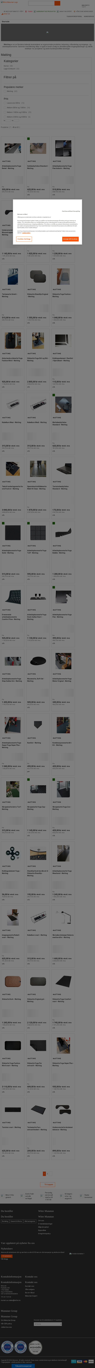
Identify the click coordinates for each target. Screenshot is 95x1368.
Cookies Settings (24, 239)
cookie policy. (26, 233)
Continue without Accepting (71, 211)
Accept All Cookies (70, 239)
